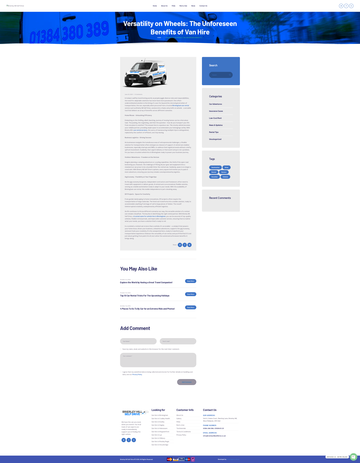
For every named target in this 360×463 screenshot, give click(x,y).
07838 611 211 (219, 428)
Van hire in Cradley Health (161, 418)
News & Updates (216, 125)
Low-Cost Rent (215, 118)
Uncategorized (215, 139)
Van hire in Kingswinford (160, 431)
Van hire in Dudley (158, 421)
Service (223, 172)
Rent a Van (180, 425)
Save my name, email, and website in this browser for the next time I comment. (150, 349)
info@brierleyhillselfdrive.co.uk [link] (214, 436)
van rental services (140, 130)
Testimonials (181, 428)
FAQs (178, 421)
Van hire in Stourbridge (160, 444)
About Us (179, 415)
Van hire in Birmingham (160, 415)
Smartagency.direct (233, 459)
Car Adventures (215, 104)
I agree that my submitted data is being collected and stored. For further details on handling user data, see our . (157, 373)
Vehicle (225, 177)
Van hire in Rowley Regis (160, 441)
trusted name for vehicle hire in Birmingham (149, 216)
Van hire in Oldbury (158, 438)
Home (159, 37)
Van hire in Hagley (158, 425)
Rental (214, 172)
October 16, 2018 (125, 306)
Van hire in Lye (157, 435)
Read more (190, 281)
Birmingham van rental (181, 105)
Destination (215, 167)
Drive (226, 167)
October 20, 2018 (125, 293)
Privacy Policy (137, 374)
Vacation (215, 177)
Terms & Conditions (183, 431)
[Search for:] (221, 75)
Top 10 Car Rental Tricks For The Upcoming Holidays (144, 295)
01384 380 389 (208, 428)
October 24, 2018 (125, 279)
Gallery (178, 418)
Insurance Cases (216, 111)
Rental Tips (214, 132)
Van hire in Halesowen (159, 428)
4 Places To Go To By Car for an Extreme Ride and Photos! (147, 308)
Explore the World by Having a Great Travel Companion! (146, 282)
